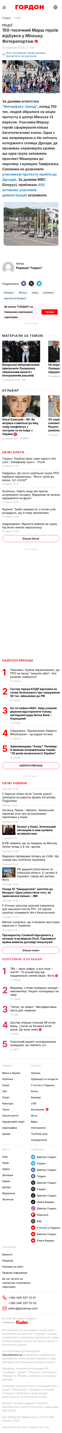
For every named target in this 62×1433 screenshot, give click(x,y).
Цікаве (6, 1133)
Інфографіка (9, 1127)
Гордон (6, 17)
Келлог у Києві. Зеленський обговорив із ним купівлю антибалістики (36, 830)
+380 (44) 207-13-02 (22, 1303)
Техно (5, 1109)
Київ (5, 1156)
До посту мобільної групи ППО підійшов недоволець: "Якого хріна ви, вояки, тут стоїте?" (30, 476)
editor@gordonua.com (23, 1308)
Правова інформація (14, 1272)
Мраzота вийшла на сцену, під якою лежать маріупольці (30, 525)
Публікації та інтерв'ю (44, 1079)
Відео (34, 1121)
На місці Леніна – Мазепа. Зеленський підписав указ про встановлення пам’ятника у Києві (28, 813)
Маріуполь (8, 1193)
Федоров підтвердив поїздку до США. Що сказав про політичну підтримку (30, 857)
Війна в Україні (11, 1072)
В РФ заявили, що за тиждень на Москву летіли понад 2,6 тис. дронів (29, 844)
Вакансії (7, 1254)
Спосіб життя (10, 1115)
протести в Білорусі (15, 298)
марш (35, 292)
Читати (49, 311)
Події (18, 17)
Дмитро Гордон (46, 1156)
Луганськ (7, 1199)
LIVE (33, 1103)
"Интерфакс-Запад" (19, 106)
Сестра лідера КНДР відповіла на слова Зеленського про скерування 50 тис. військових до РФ (35, 692)
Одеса (6, 1168)
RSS (39, 1221)
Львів (5, 1162)
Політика (7, 1079)
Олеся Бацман (45, 1201)
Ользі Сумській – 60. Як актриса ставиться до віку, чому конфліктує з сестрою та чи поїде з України (20, 427)
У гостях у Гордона (42, 1085)
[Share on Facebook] (23, 284)
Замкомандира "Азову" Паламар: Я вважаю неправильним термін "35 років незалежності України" (33, 750)
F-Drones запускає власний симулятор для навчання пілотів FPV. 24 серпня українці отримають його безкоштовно (29, 909)
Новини (6, 1065)
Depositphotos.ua (12, 1354)
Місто (5, 1149)
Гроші (5, 1085)
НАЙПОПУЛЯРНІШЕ (17, 660)
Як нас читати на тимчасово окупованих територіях (16, 1282)
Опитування (38, 1127)
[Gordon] (29, 7)
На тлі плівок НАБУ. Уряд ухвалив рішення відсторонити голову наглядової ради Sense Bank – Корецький (33, 713)
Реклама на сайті (12, 1266)
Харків (6, 1181)
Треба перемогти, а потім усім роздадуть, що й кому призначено (28, 511)
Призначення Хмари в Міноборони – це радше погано (33, 732)
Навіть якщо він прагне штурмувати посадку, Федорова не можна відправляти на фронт (31, 494)
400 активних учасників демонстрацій (23, 190)
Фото (34, 1115)
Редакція (7, 1260)
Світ (24, 380)
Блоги (34, 1091)
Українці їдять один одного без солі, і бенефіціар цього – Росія (29, 460)
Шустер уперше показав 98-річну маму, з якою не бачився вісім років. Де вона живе (33, 1026)
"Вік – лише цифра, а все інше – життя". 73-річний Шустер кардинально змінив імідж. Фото (32, 972)
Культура (7, 1103)
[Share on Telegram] (39, 284)
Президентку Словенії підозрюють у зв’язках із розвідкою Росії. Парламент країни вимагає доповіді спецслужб (29, 938)
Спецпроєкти (39, 1139)
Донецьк (7, 1175)
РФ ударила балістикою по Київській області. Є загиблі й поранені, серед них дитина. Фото (29, 874)
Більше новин (31, 950)
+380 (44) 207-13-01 (22, 1297)
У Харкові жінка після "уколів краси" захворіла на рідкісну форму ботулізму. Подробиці (29, 797)
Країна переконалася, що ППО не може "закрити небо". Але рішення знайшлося (35, 673)
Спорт (6, 1097)
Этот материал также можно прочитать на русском (26, 54)
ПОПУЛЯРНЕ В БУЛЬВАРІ (22, 959)
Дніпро (6, 1187)
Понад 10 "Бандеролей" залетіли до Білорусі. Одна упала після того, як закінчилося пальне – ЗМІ (27, 892)
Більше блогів (31, 538)
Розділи (36, 1065)
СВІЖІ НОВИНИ (14, 783)
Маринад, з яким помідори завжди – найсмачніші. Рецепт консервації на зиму (35, 991)
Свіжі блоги (13, 452)
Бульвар (10, 390)
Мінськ (23, 292)
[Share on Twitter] (31, 284)
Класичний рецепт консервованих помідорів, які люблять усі (33, 1043)
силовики (48, 292)
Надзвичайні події (13, 1121)
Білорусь (9, 292)
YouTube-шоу (39, 1133)
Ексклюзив (37, 1109)
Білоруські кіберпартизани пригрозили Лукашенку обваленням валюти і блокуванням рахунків (20, 370)
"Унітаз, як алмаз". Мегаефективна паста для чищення (33, 1008)
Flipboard (42, 1214)
